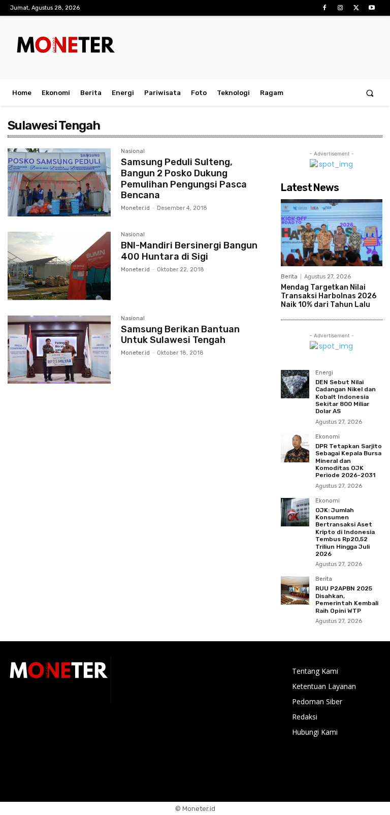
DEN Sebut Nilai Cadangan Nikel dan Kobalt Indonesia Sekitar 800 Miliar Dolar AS (345, 397)
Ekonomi (327, 437)
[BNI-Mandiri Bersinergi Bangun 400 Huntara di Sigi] (59, 266)
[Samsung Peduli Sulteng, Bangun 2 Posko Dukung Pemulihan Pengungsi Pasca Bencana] (59, 182)
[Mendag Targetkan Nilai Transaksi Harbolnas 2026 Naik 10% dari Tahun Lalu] (331, 232)
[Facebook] (324, 8)
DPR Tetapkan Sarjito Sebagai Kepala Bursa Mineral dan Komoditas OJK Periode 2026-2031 (348, 461)
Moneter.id (135, 208)
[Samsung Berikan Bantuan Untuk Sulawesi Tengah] (59, 350)
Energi (324, 373)
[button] (370, 93)
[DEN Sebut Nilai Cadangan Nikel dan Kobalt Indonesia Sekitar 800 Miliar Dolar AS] (295, 384)
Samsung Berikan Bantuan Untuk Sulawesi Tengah (180, 335)
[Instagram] (340, 8)
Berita (289, 276)
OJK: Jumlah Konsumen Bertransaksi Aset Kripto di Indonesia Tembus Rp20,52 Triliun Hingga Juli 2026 (345, 532)
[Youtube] (372, 8)
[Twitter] (356, 8)
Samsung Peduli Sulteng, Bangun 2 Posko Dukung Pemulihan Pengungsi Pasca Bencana (184, 178)
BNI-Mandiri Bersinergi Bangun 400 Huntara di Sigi (189, 251)
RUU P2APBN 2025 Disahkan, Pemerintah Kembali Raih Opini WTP (346, 599)
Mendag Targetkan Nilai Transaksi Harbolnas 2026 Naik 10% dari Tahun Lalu (328, 296)
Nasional (133, 151)
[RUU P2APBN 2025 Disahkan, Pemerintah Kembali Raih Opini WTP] (295, 590)
